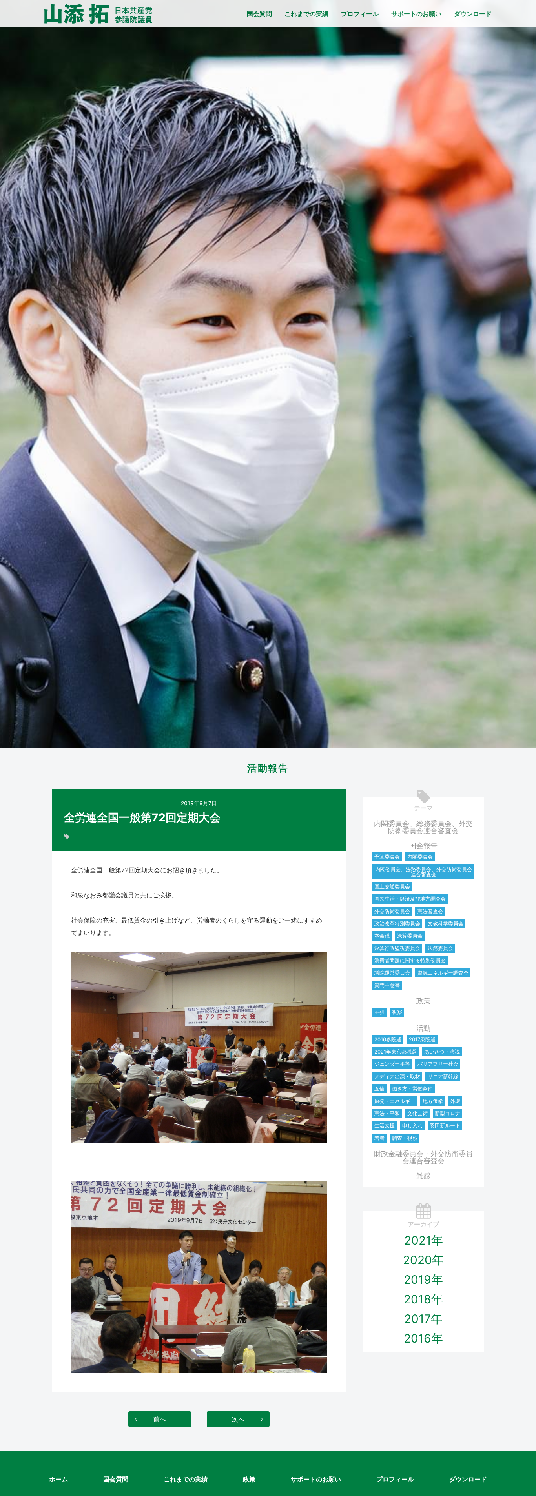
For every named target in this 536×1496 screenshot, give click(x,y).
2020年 (423, 1260)
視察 (397, 1012)
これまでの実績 (306, 14)
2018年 (423, 1299)
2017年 (423, 1319)
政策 (423, 1001)
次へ (238, 1419)
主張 (379, 1012)
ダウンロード (473, 14)
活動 (423, 1028)
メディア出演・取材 (397, 1076)
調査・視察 (404, 1138)
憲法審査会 (430, 911)
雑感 (423, 1176)
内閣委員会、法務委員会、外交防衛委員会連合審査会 (423, 871)
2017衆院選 (422, 1039)
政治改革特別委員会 (397, 923)
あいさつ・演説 (442, 1051)
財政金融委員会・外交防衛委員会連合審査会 (423, 1157)
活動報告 (268, 768)
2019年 (423, 1279)
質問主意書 (387, 985)
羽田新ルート (445, 1125)
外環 (455, 1101)
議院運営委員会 (392, 973)
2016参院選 (387, 1039)
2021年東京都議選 (395, 1051)
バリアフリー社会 (437, 1064)
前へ (159, 1419)
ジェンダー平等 (392, 1064)
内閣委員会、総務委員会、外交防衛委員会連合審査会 (423, 827)
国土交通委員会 (392, 886)
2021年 (423, 1240)
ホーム (58, 1479)
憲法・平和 (387, 1113)
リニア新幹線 (443, 1076)
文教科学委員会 (445, 923)
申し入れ (412, 1125)
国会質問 (259, 14)
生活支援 (384, 1125)
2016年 (423, 1338)
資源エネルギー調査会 (443, 973)
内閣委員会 (420, 857)
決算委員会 (410, 935)
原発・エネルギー (394, 1101)
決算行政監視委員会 (397, 948)
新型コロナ (447, 1113)
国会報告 (423, 845)
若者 (379, 1138)
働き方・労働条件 (412, 1088)
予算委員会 (387, 857)
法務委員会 (440, 948)
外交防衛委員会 (392, 911)
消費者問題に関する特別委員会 (410, 960)
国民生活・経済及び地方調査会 (410, 898)
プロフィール (360, 14)
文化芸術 (417, 1113)
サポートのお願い (416, 14)
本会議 (382, 935)
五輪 (379, 1088)
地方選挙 (433, 1101)
